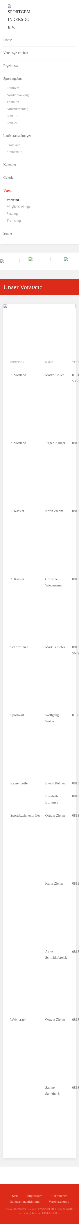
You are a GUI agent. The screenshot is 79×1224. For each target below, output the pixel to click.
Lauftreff (13, 88)
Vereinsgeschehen (15, 53)
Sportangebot (12, 78)
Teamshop (14, 221)
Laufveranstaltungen (17, 135)
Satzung (12, 214)
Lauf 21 (12, 123)
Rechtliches (59, 1195)
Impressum (34, 1195)
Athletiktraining (17, 109)
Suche (7, 233)
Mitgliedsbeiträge (19, 206)
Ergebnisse (10, 66)
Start (15, 1195)
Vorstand (13, 200)
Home (7, 40)
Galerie (8, 177)
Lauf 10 (12, 116)
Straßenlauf (14, 152)
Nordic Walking (18, 95)
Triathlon (13, 102)
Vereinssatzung (59, 1201)
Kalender (9, 164)
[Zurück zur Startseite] (18, 17)
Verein (7, 190)
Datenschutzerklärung (25, 1201)
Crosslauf (13, 145)
